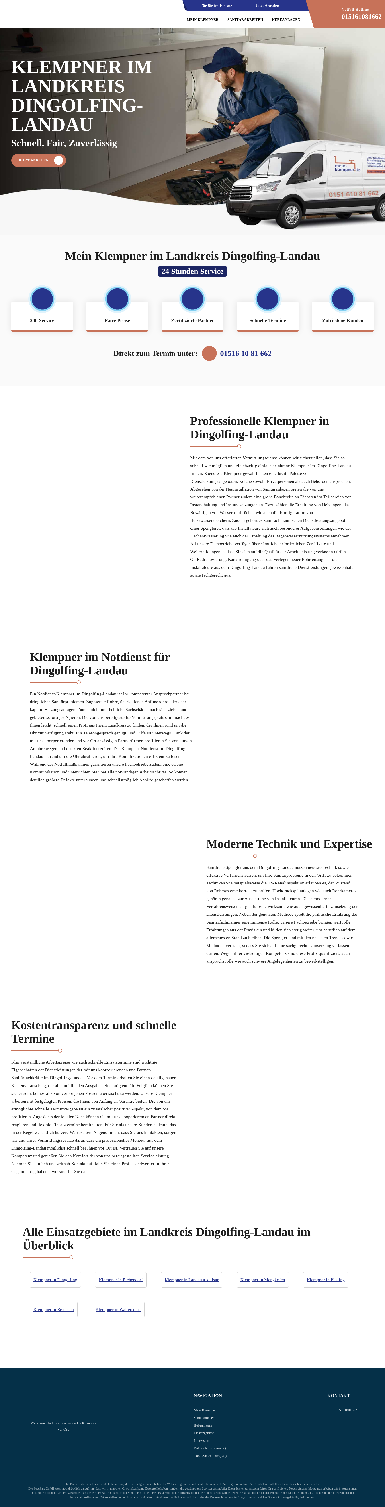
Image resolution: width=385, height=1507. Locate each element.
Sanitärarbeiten (245, 19)
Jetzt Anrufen (267, 5)
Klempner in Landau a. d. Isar (192, 1279)
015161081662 (362, 16)
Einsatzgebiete (204, 1433)
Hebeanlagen (286, 19)
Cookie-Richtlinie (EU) (210, 1456)
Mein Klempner (203, 19)
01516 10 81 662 (246, 353)
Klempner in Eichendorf (121, 1279)
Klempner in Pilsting (326, 1279)
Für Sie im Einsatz (216, 5)
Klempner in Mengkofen (262, 1279)
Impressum (201, 1440)
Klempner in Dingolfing (55, 1279)
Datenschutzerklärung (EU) (213, 1448)
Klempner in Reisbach (53, 1309)
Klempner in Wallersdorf (118, 1309)
